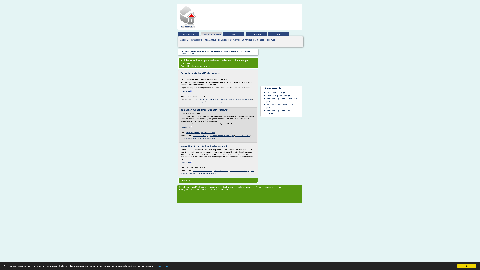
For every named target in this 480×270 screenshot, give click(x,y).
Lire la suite (185, 91)
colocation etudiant (211, 34)
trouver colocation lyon (188, 138)
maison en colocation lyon (200, 136)
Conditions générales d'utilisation (218, 187)
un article (247, 40)
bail (234, 34)
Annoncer (260, 40)
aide (279, 34)
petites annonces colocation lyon (240, 171)
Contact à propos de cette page (269, 187)
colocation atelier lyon (227, 99)
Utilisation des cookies (244, 187)
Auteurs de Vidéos (219, 40)
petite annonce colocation (207, 173)
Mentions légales (194, 187)
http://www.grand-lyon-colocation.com (200, 133)
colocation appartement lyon (279, 96)
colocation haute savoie (221, 171)
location (256, 34)
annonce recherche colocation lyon (193, 102)
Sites (206, 40)
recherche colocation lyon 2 (243, 99)
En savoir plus (161, 266)
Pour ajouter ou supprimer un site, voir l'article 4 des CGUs (204, 189)
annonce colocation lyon (242, 136)
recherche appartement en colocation (278, 112)
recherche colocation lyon (215, 102)
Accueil (184, 40)
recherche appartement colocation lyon (206, 99)
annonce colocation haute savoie (202, 171)
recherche (188, 34)
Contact (271, 40)
